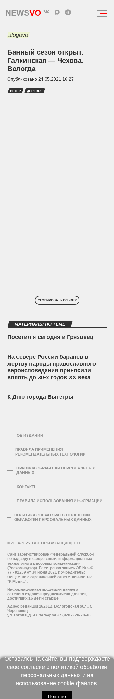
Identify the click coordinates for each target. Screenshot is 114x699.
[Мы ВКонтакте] (46, 12)
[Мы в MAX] (57, 12)
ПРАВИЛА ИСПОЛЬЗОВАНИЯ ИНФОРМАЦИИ (60, 501)
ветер (15, 91)
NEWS (23, 11)
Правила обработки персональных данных (55, 470)
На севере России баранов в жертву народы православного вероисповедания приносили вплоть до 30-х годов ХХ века (51, 367)
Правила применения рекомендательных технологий (50, 451)
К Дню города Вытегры (40, 397)
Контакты (27, 487)
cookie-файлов (77, 683)
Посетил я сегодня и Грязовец (50, 337)
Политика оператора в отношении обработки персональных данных (53, 517)
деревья (34, 91)
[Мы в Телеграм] (67, 12)
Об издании (30, 435)
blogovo (18, 35)
